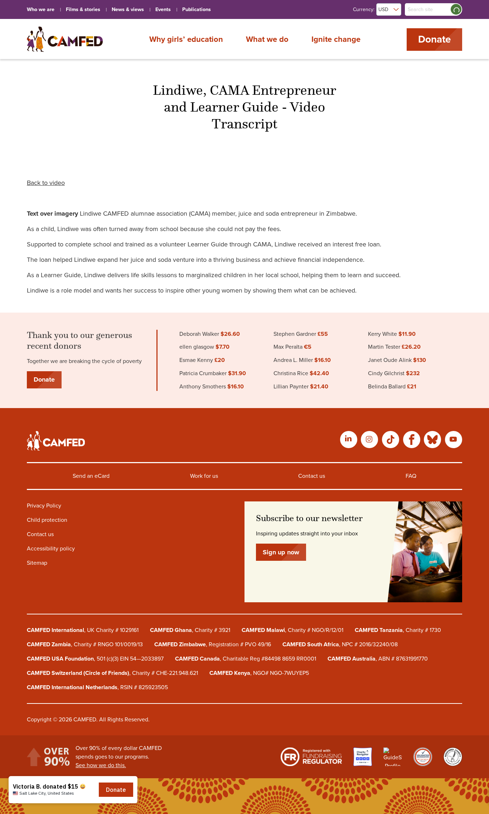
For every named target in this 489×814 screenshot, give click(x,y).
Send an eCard (91, 476)
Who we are (40, 9)
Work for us (204, 476)
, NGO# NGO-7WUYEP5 (259, 673)
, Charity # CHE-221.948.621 (112, 673)
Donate (434, 39)
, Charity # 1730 (398, 630)
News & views (128, 9)
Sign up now (281, 552)
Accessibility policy (51, 548)
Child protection (47, 520)
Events (163, 9)
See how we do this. (101, 765)
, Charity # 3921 (190, 630)
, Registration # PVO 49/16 (212, 644)
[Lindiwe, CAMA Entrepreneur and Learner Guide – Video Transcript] (65, 39)
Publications (196, 9)
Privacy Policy (44, 505)
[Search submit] (456, 9)
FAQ (411, 476)
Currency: (363, 9)
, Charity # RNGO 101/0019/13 (85, 644)
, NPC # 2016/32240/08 (340, 644)
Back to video (46, 183)
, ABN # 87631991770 (378, 658)
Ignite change (335, 39)
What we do (267, 39)
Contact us (311, 476)
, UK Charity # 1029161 (83, 630)
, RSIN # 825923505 (97, 687)
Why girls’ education (186, 39)
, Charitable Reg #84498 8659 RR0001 (245, 658)
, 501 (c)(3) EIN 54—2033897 (95, 658)
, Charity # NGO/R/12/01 (292, 630)
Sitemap (37, 563)
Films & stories (83, 9)
